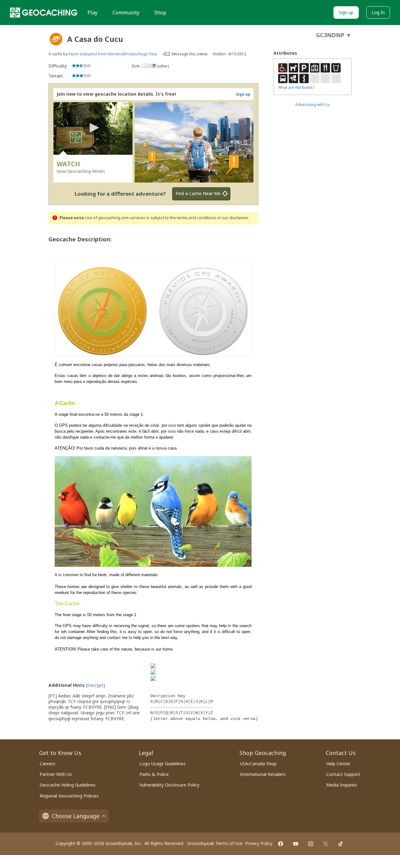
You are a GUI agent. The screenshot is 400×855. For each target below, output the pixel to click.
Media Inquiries (341, 785)
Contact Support (343, 774)
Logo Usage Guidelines (162, 764)
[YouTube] (295, 843)
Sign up (346, 12)
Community (125, 12)
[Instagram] (310, 843)
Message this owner (190, 54)
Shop (160, 12)
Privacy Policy (258, 843)
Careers (47, 764)
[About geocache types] (55, 39)
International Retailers (263, 774)
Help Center (338, 764)
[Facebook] (280, 843)
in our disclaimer (233, 217)
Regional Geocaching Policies (69, 796)
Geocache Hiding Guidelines (68, 785)
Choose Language (75, 816)
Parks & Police (154, 774)
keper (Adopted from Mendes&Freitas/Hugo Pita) (112, 54)
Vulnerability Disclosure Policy (169, 785)
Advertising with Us (312, 104)
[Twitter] (325, 843)
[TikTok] (340, 843)
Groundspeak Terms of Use (214, 843)
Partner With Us (56, 774)
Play (93, 12)
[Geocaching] (44, 12)
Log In (378, 12)
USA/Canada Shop (258, 764)
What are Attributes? (296, 87)
